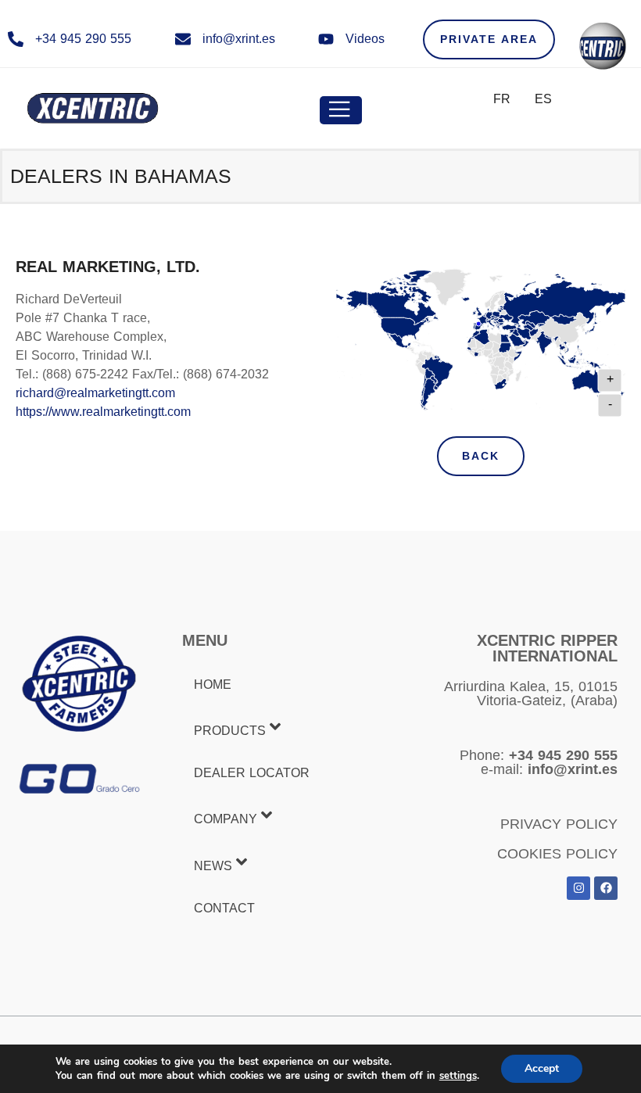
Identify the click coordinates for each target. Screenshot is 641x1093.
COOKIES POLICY (557, 854)
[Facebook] (606, 888)
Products (230, 730)
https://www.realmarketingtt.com (103, 411)
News (213, 866)
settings (458, 1076)
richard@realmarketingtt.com (95, 393)
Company (225, 819)
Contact (224, 908)
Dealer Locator (252, 772)
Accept (542, 1068)
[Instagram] (578, 888)
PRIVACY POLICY (559, 824)
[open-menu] (341, 110)
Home (212, 684)
